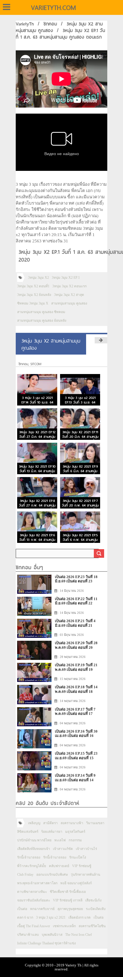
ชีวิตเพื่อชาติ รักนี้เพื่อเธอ (68, 892)
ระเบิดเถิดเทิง (96, 909)
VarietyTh (25, 24)
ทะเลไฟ (60, 840)
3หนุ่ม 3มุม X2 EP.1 (66, 278)
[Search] (99, 553)
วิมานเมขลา (95, 823)
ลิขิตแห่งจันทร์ (27, 832)
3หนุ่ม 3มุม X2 (38, 278)
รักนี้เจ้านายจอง (28, 857)
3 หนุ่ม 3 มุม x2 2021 (51, 917)
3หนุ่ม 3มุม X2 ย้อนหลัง (34, 295)
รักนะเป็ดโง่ (77, 857)
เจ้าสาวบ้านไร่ (86, 849)
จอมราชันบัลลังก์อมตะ (33, 900)
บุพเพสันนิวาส (52, 935)
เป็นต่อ (22, 909)
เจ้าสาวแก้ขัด (63, 849)
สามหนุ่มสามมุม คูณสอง (69, 303)
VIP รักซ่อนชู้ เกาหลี (67, 900)
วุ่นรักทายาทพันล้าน (85, 875)
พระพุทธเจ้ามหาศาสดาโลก (37, 883)
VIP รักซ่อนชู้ (81, 866)
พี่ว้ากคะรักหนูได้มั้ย (31, 866)
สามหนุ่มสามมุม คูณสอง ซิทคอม (41, 312)
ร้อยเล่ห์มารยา (51, 832)
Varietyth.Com (53, 7)
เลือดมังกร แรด (79, 917)
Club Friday (25, 875)
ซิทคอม (50, 24)
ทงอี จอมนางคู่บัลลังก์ (76, 883)
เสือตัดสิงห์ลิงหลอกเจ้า (33, 849)
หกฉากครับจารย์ (42, 909)
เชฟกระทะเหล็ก (64, 926)
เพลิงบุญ (34, 823)
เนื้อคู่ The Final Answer (33, 926)
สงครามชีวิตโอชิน (92, 926)
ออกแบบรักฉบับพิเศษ (52, 875)
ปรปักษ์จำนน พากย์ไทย (34, 840)
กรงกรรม (75, 840)
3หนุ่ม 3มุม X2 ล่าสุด (69, 295)
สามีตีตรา (50, 823)
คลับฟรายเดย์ (59, 866)
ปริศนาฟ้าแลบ (28, 935)
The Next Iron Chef (78, 935)
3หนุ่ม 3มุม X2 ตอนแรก (69, 286)
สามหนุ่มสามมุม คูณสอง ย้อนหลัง (41, 321)
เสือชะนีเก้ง (93, 900)
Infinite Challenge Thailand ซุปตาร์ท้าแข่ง (46, 943)
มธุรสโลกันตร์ (75, 832)
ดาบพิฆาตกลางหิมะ (32, 892)
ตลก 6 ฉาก (25, 917)
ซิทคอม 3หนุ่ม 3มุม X (32, 303)
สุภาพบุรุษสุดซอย (70, 909)
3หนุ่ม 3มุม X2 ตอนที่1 (33, 286)
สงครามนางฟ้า (72, 823)
